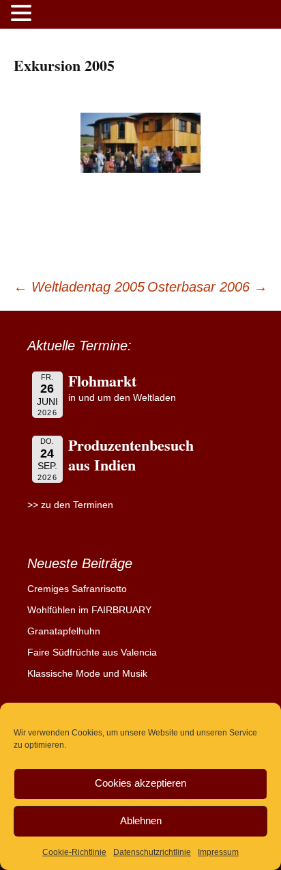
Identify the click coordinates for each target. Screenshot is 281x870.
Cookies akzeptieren (140, 783)
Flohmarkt (102, 380)
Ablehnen (141, 820)
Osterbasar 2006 (207, 286)
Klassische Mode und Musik (87, 673)
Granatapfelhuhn (63, 631)
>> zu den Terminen (70, 504)
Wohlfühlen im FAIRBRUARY (89, 609)
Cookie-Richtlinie (74, 852)
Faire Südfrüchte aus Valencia (92, 652)
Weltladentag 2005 (79, 286)
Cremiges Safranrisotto (77, 588)
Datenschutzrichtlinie (152, 852)
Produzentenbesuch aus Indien (131, 455)
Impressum (218, 852)
